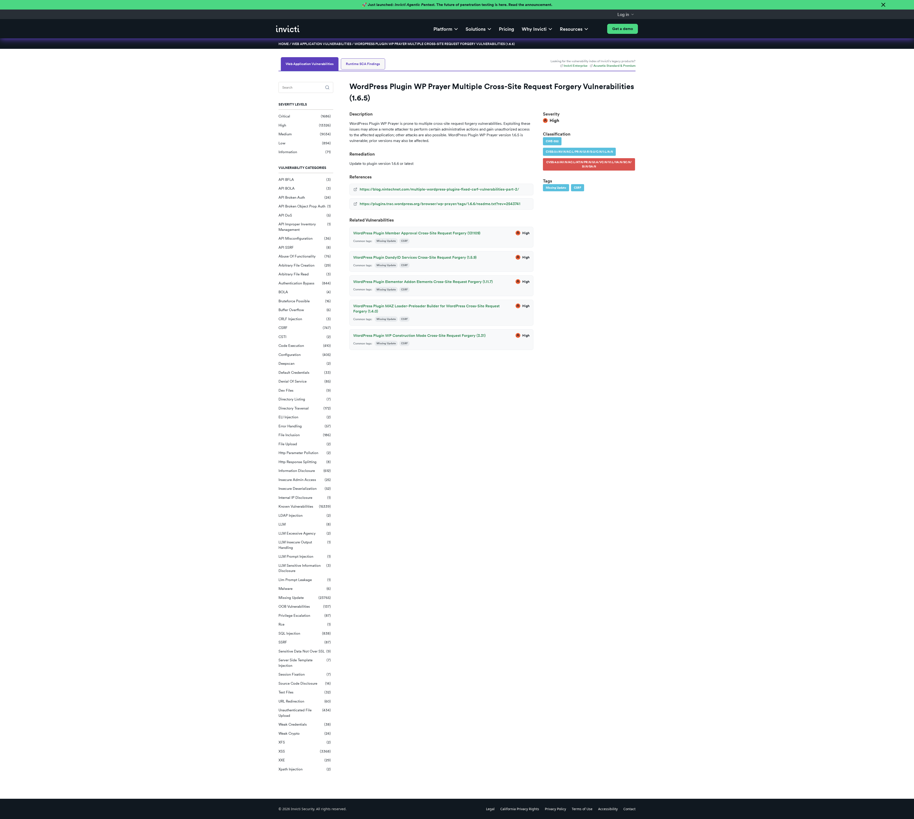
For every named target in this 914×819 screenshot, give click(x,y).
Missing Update (304, 598)
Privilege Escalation (304, 615)
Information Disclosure (304, 471)
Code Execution (304, 346)
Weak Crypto (304, 733)
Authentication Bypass (304, 283)
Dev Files (304, 390)
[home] (287, 28)
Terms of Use (582, 809)
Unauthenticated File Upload (304, 713)
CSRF (304, 328)
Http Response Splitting (304, 462)
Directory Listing (304, 399)
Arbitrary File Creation (304, 265)
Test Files (304, 692)
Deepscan (304, 363)
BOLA (304, 292)
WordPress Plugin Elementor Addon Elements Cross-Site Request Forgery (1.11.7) (423, 281)
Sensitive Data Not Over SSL (304, 651)
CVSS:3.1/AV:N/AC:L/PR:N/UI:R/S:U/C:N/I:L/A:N (579, 151)
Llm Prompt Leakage (304, 580)
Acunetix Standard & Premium (614, 65)
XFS (304, 742)
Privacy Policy (555, 809)
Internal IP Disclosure (304, 497)
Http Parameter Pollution (304, 453)
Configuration (304, 355)
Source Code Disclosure (304, 683)
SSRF (304, 642)
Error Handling (304, 426)
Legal (490, 809)
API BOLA (304, 188)
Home (283, 44)
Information (304, 152)
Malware (304, 588)
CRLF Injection (304, 319)
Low (304, 143)
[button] (626, 14)
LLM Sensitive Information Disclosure (304, 568)
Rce (304, 624)
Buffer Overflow (304, 310)
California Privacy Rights (519, 809)
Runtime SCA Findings (363, 64)
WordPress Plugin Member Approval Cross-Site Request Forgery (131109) (416, 233)
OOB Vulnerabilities (304, 606)
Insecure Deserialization (304, 488)
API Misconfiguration (304, 238)
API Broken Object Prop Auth (304, 206)
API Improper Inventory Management (304, 227)
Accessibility (608, 809)
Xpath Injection (304, 769)
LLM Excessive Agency (304, 533)
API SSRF (304, 247)
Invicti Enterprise (575, 65)
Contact (629, 809)
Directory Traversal (304, 408)
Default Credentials (304, 372)
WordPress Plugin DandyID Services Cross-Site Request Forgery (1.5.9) (415, 257)
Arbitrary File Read (304, 274)
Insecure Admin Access (304, 480)
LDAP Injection (304, 515)
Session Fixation (304, 674)
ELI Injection (304, 417)
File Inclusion (304, 435)
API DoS (304, 215)
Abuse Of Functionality (304, 256)
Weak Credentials (304, 724)
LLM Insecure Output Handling (304, 545)
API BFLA (304, 179)
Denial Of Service (304, 381)
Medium (304, 134)
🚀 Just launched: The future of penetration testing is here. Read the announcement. (457, 4)
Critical (304, 116)
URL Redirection (304, 701)
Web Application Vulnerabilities (321, 44)
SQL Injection (304, 633)
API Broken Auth (304, 197)
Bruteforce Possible (304, 301)
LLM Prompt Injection (304, 556)
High (304, 125)
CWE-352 (552, 141)
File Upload (304, 444)
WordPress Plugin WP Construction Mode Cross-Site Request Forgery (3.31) (419, 335)
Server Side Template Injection (304, 663)
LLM (304, 524)
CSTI (304, 337)
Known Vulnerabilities (304, 506)
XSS (304, 751)
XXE (304, 760)
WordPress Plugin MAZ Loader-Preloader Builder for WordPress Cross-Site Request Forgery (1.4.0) (426, 308)
